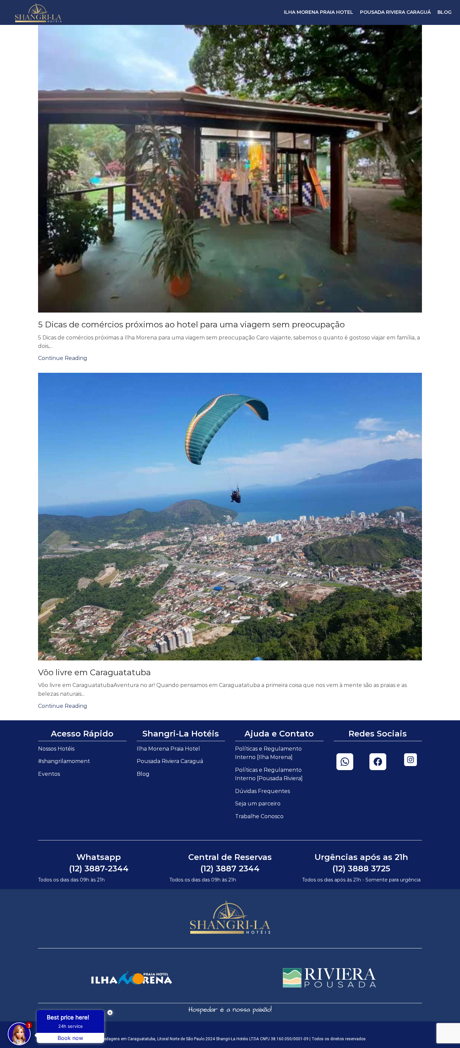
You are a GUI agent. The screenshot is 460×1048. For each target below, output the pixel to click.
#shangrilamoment (64, 761)
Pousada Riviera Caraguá (395, 12)
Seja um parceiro (258, 803)
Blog (444, 12)
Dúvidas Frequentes (262, 791)
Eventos (49, 774)
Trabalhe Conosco (259, 816)
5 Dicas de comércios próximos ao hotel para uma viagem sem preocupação (191, 324)
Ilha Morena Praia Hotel (318, 12)
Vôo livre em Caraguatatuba (94, 672)
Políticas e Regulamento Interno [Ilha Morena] (268, 753)
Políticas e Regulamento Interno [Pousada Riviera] (269, 774)
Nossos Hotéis (56, 749)
